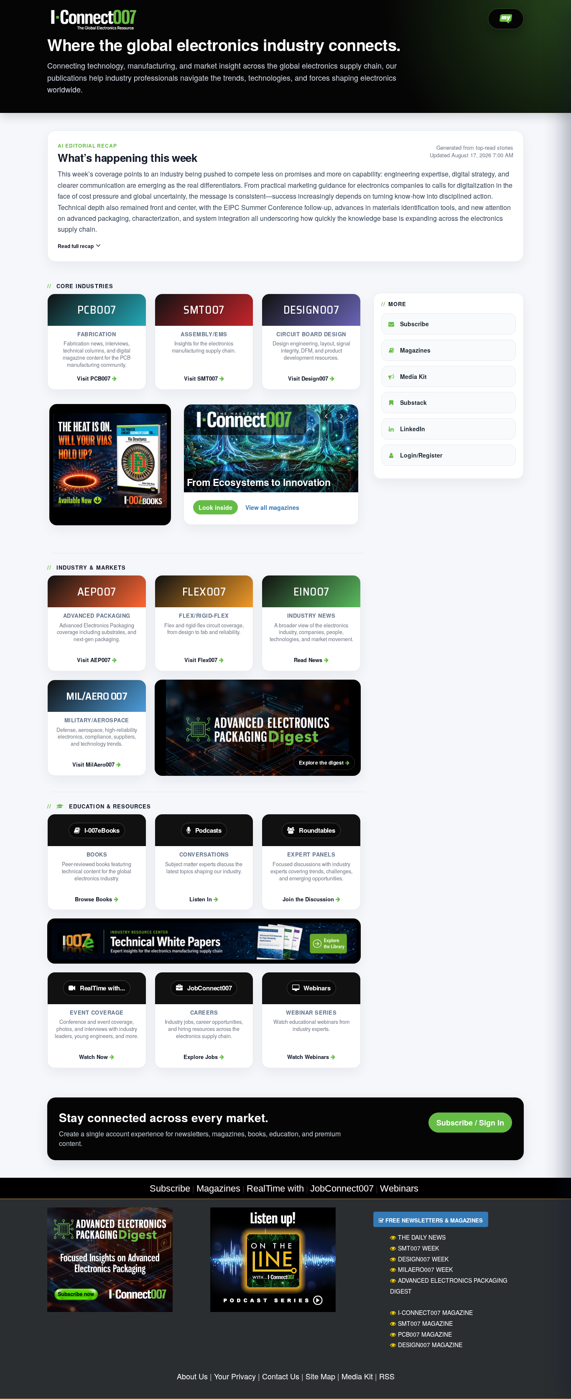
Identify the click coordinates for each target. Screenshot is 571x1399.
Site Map (320, 1376)
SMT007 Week (418, 1248)
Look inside (215, 507)
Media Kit (412, 376)
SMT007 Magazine (425, 1323)
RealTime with (275, 1188)
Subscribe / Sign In (470, 1122)
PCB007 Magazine (425, 1334)
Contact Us (280, 1376)
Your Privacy (235, 1376)
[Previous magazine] (326, 415)
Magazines (414, 350)
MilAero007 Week (425, 1269)
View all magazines (272, 507)
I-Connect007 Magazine (435, 1312)
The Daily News (422, 1237)
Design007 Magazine (430, 1344)
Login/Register (420, 455)
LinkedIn (411, 429)
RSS (387, 1376)
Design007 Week (423, 1259)
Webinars (399, 1188)
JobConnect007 (342, 1188)
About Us (192, 1376)
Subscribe (413, 324)
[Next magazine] (341, 415)
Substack (412, 402)
